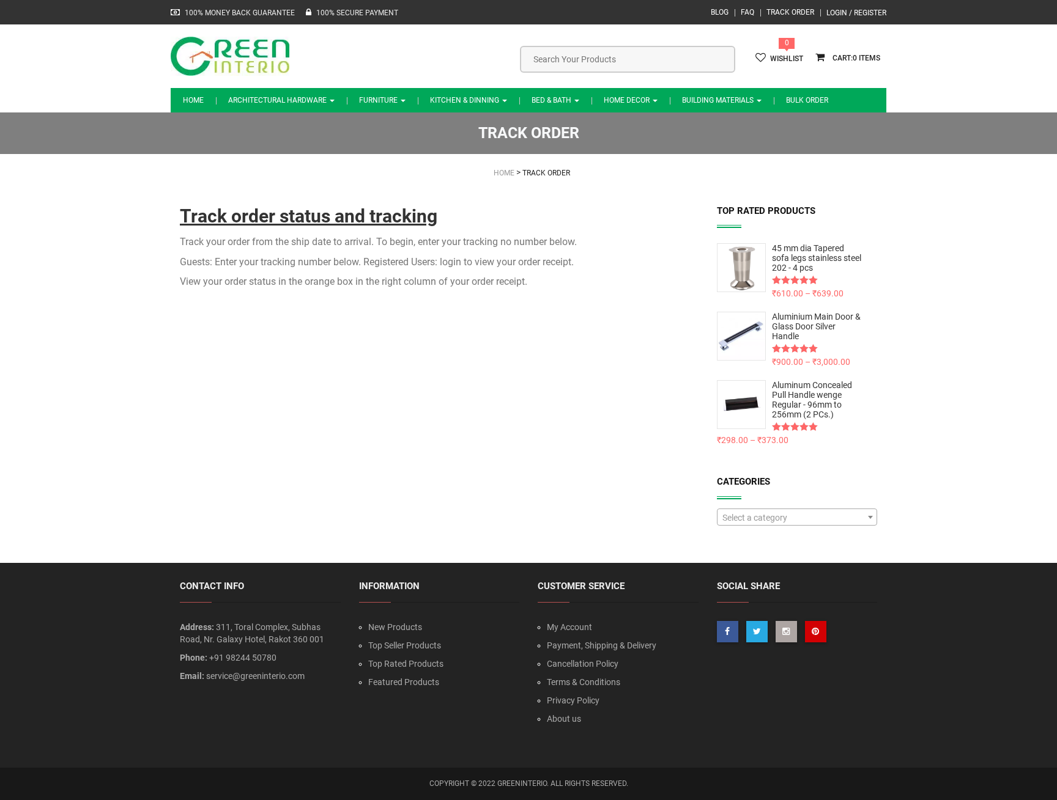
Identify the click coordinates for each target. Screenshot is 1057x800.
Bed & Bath (552, 100)
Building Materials (718, 100)
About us (564, 719)
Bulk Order (807, 100)
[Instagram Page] (786, 631)
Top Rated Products (405, 664)
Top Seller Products (404, 645)
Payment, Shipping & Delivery (601, 645)
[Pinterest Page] (815, 631)
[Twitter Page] (757, 631)
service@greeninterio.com (255, 676)
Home (193, 100)
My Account (569, 627)
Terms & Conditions (583, 682)
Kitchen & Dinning (465, 100)
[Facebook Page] (727, 631)
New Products (395, 627)
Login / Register (856, 13)
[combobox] (797, 517)
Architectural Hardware (278, 100)
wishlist (786, 58)
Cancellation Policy (582, 664)
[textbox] (797, 517)
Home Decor (627, 100)
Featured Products (403, 682)
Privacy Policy (573, 700)
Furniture (379, 100)
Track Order (790, 12)
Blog (720, 12)
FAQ (747, 12)
